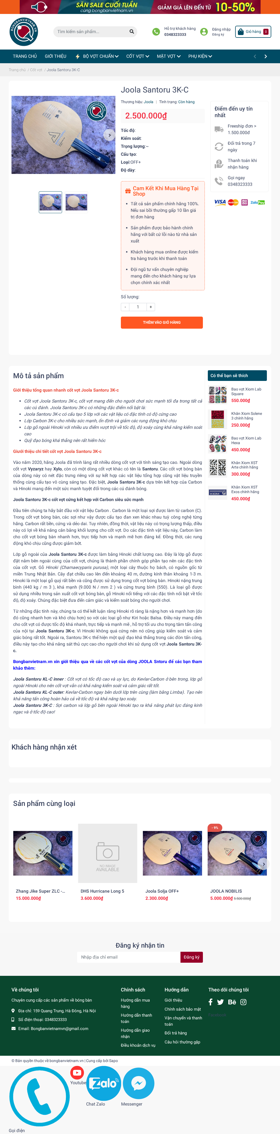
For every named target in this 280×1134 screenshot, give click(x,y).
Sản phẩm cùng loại (44, 803)
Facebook (217, 1014)
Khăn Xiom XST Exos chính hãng (245, 489)
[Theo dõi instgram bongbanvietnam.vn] (243, 1002)
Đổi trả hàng (176, 1033)
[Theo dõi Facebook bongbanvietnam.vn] (210, 1002)
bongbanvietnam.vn (66, 1060)
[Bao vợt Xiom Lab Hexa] (217, 443)
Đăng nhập (221, 29)
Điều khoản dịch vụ (138, 1045)
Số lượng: (130, 296)
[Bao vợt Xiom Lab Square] (217, 394)
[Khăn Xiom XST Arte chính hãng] (217, 468)
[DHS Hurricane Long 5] (107, 853)
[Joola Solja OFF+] (172, 853)
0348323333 (175, 34)
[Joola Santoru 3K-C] (63, 135)
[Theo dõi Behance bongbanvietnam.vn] (232, 1002)
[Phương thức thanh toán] (239, 202)
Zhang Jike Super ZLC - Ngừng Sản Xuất (39, 894)
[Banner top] (140, 6)
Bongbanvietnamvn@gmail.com (59, 1028)
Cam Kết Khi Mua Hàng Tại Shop (166, 191)
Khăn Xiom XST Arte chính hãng (244, 465)
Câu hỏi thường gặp (182, 1042)
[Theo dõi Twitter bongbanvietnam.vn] (220, 1002)
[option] (63, 135)
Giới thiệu (173, 1000)
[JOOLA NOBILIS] (237, 853)
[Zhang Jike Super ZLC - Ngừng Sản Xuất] (42, 853)
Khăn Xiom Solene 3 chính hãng (246, 415)
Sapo (113, 1060)
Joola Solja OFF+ (162, 891)
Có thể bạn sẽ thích (229, 375)
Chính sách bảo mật (183, 1009)
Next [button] (109, 135)
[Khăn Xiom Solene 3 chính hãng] (217, 419)
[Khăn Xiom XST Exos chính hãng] (217, 492)
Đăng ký (218, 34)
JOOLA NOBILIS (226, 891)
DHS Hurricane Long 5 (102, 891)
